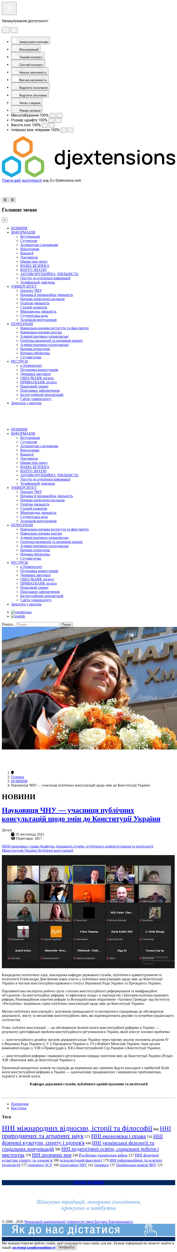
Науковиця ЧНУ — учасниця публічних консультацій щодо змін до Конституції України (81, 814)
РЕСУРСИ (19, 361)
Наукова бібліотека (35, 353)
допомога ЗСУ (40, 1165)
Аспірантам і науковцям (39, 245)
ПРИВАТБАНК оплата (38, 382)
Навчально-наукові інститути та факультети (54, 328)
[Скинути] (6, 30)
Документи (29, 257)
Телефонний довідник (37, 282)
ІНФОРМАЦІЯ (23, 232)
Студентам (28, 241)
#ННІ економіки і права (21, 846)
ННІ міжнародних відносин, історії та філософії (77, 1128)
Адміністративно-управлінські (44, 336)
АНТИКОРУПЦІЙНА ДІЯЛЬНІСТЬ (49, 274)
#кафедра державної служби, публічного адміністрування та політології (96, 846)
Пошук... (9, 624)
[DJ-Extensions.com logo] (88, 176)
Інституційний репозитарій (41, 395)
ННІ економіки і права (118, 1136)
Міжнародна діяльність (38, 311)
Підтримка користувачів (39, 370)
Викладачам (29, 249)
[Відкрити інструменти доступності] (9, 8)
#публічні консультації (55, 850)
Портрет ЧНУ (31, 291)
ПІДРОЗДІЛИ (22, 324)
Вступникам (30, 236)
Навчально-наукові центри (41, 332)
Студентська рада (34, 316)
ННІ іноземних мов (51, 1155)
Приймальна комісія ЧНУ (136, 1165)
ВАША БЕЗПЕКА (34, 266)
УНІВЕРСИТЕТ (24, 286)
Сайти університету (36, 399)
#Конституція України (20, 850)
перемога (101, 1165)
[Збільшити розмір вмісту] (59, 115)
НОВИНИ (19, 228)
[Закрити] (14, 30)
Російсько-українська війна (103, 1155)
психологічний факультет (81, 1160)
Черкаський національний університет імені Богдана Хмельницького (78, 1222)
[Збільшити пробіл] (71, 130)
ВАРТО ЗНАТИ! (33, 270)
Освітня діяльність (34, 303)
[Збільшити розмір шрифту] (58, 120)
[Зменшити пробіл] (64, 130)
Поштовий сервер (34, 386)
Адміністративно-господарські (44, 345)
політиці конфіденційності (33, 1247)
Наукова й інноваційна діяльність (46, 295)
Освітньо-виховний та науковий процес (51, 340)
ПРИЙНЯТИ (66, 1247)
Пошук (66, 624)
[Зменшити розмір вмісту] (53, 115)
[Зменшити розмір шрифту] (51, 120)
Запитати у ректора (26, 403)
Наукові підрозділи (35, 349)
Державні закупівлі (35, 374)
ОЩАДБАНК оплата (37, 378)
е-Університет (31, 365)
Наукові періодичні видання (42, 299)
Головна (17, 777)
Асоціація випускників (38, 320)
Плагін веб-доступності (22, 180)
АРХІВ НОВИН (88, 1182)
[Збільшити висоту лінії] (52, 125)
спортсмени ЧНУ (73, 1165)
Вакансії (26, 253)
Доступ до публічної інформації (45, 278)
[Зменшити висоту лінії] (45, 125)
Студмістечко (30, 357)
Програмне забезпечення (39, 390)
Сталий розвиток (33, 307)
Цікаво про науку (34, 261)
